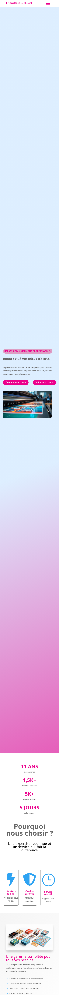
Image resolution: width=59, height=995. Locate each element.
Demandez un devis (16, 382)
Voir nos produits (44, 382)
